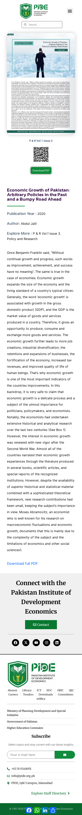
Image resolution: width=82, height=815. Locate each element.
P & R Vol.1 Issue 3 (46, 233)
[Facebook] (15, 642)
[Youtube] (36, 642)
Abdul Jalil (29, 224)
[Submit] (65, 755)
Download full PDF (22, 563)
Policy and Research (22, 239)
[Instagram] (46, 642)
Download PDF (41, 170)
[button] (70, 11)
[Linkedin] (57, 642)
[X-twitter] (25, 642)
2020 (41, 214)
